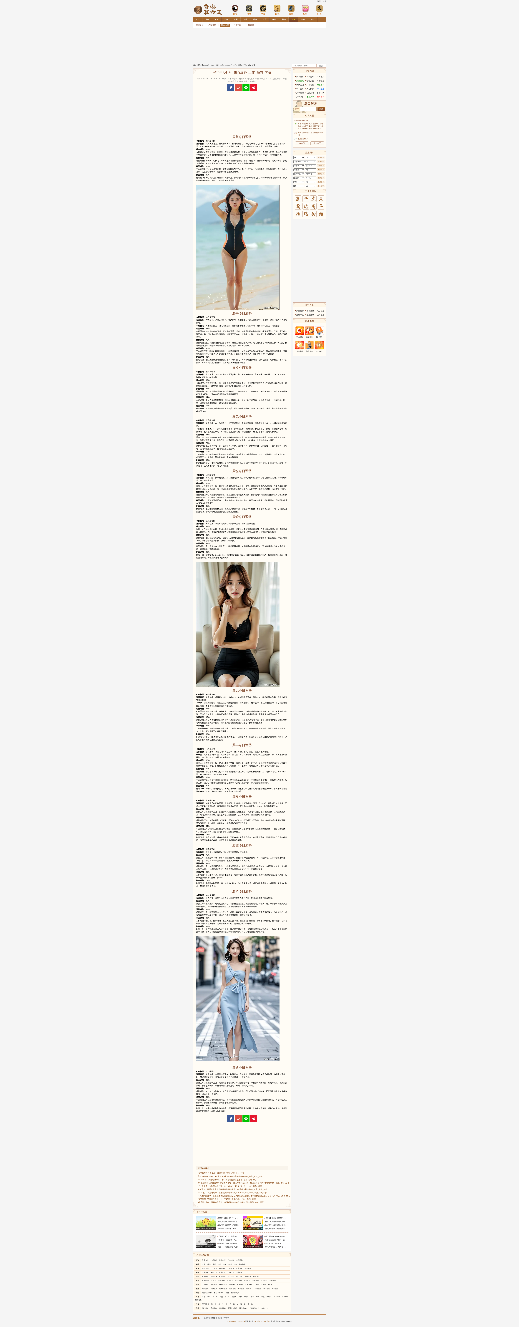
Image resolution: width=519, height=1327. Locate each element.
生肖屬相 (250, 25)
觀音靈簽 (205, 1289)
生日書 (256, 1285)
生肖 (197, 1304)
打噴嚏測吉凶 (254, 1308)
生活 (230, 1264)
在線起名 (214, 1272)
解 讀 (320, 170)
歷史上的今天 (219, 1293)
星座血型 (255, 1280)
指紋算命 (205, 1308)
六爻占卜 (264, 1308)
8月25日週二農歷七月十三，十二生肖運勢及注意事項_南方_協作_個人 (227, 1180)
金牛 (209, 1297)
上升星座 (276, 1297)
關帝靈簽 (232, 1289)
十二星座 (320, 89)
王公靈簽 (275, 1289)
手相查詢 (214, 1308)
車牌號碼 (240, 1285)
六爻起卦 (231, 1276)
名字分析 (205, 1272)
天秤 (240, 1297)
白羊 (203, 1297)
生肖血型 (264, 1280)
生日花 (263, 1285)
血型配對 (247, 1280)
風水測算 (248, 1268)
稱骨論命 (222, 1268)
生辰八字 (205, 1268)
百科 (212, 65)
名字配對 (239, 1272)
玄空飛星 (222, 1276)
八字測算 (239, 1268)
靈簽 (197, 1289)
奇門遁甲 (239, 1276)
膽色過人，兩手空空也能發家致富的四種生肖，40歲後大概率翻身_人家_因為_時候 (232, 1189)
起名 (319, 14)
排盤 (249, 14)
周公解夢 (310, 89)
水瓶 (263, 1297)
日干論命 (214, 1268)
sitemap (289, 1321)
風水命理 (225, 25)
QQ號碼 (232, 1285)
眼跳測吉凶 (243, 1308)
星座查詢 (321, 157)
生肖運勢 (320, 97)
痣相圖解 (222, 1308)
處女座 (234, 1297)
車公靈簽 (266, 1289)
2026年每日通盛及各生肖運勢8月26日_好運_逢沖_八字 (221, 1173)
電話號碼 (214, 1285)
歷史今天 (317, 143)
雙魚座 (269, 1297)
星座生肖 (272, 1280)
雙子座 (215, 1297)
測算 (235, 14)
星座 (263, 14)
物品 (214, 1264)
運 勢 (320, 166)
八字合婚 (205, 1280)
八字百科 (237, 25)
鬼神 (224, 1264)
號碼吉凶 (300, 85)
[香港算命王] (208, 4)
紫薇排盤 (248, 1276)
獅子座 (227, 1297)
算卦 (291, 14)
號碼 (197, 1285)
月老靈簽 (258, 1289)
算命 (197, 1268)
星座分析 (200, 25)
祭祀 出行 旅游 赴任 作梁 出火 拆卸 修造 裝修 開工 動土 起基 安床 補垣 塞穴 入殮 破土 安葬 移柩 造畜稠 (310, 126)
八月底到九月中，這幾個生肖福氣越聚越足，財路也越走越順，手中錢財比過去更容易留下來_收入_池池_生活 (244, 1196)
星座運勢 (198, 1300)
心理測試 (212, 25)
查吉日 (302, 143)
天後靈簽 (241, 1289)
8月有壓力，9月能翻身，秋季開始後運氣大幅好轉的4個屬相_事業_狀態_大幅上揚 (232, 1193)
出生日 (270, 1285)
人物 (203, 1264)
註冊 (324, 1)
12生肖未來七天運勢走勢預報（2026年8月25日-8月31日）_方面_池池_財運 (230, 1186)
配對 (305, 14)
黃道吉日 (320, 85)
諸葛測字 (249, 1289)
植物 (219, 1264)
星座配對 (221, 1280)
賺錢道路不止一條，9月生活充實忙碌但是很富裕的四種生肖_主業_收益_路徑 (230, 1176)
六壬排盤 (214, 1276)
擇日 (227, 1293)
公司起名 (231, 1272)
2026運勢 (205, 1304)
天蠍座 (246, 1297)
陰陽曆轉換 (235, 1293)
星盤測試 (256, 1276)
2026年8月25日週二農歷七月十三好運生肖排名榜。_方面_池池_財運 (227, 1199)
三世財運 (231, 1268)
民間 (197, 1308)
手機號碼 (205, 1285)
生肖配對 (230, 1280)
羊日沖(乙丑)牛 (303, 139)
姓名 (197, 1272)
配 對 (320, 174)
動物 (209, 1264)
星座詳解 (321, 161)
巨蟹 (221, 1297)
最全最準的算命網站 (278, 1321)
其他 (235, 1264)
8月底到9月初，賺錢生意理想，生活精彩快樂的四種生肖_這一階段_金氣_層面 (231, 1202)
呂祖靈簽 (214, 1289)
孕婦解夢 (242, 1264)
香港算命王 (205, 65)
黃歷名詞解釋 (207, 1293)
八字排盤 (205, 1276)
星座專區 (285, 1297)
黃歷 (197, 1293)
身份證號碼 (223, 1285)
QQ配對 (213, 1280)
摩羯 (257, 1297)
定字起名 (222, 1272)
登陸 (319, 1)
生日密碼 (248, 1285)
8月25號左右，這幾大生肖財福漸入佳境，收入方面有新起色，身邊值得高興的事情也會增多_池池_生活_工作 (243, 1183)
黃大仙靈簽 (223, 1289)
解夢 (277, 14)
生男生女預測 (232, 1308)
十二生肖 (300, 89)
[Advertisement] (259, 45)
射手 (252, 1297)
